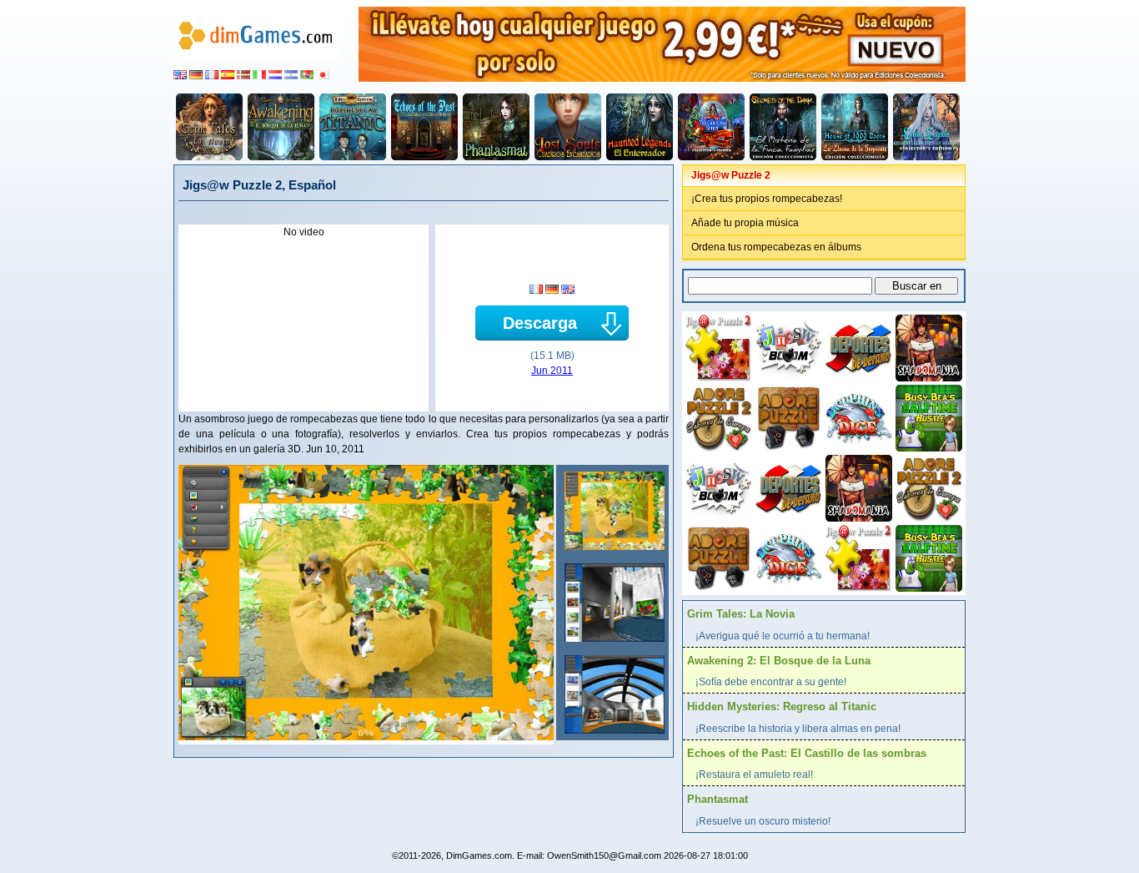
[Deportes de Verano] (857, 346)
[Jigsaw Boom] (787, 346)
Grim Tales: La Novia (741, 614)
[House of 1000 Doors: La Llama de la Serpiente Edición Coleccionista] (854, 126)
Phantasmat (717, 799)
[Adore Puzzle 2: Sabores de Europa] (717, 416)
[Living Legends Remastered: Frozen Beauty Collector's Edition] (926, 126)
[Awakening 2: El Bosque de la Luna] (281, 126)
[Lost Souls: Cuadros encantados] (567, 126)
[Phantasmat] (496, 126)
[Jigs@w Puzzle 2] (612, 511)
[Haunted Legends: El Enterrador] (639, 126)
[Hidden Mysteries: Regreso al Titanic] (352, 126)
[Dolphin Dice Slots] (857, 416)
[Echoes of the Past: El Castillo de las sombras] (424, 126)
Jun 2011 (552, 370)
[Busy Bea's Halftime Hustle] (927, 416)
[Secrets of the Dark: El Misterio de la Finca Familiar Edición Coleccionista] (783, 126)
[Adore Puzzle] (787, 416)
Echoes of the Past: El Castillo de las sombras (806, 753)
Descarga (540, 323)
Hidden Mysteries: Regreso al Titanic (781, 706)
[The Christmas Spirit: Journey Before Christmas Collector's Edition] (711, 126)
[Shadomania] (927, 346)
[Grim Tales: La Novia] (209, 126)
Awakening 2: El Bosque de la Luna (779, 660)
